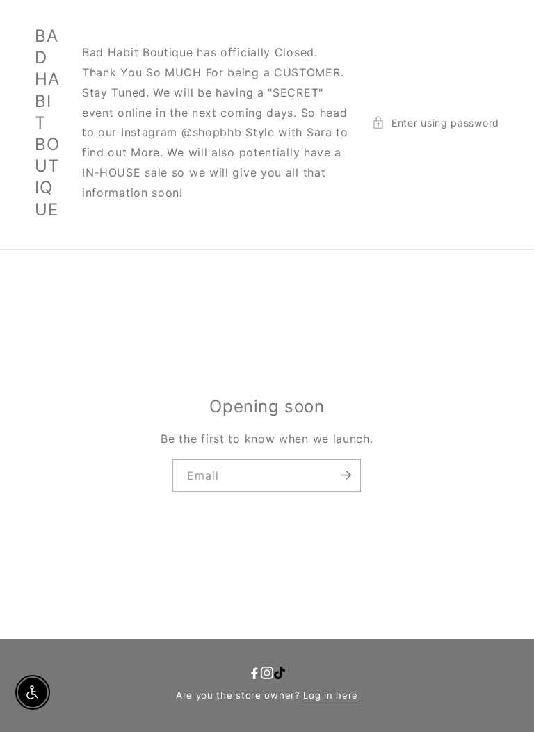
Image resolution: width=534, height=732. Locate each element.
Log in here (330, 695)
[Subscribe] (345, 474)
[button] (435, 122)
